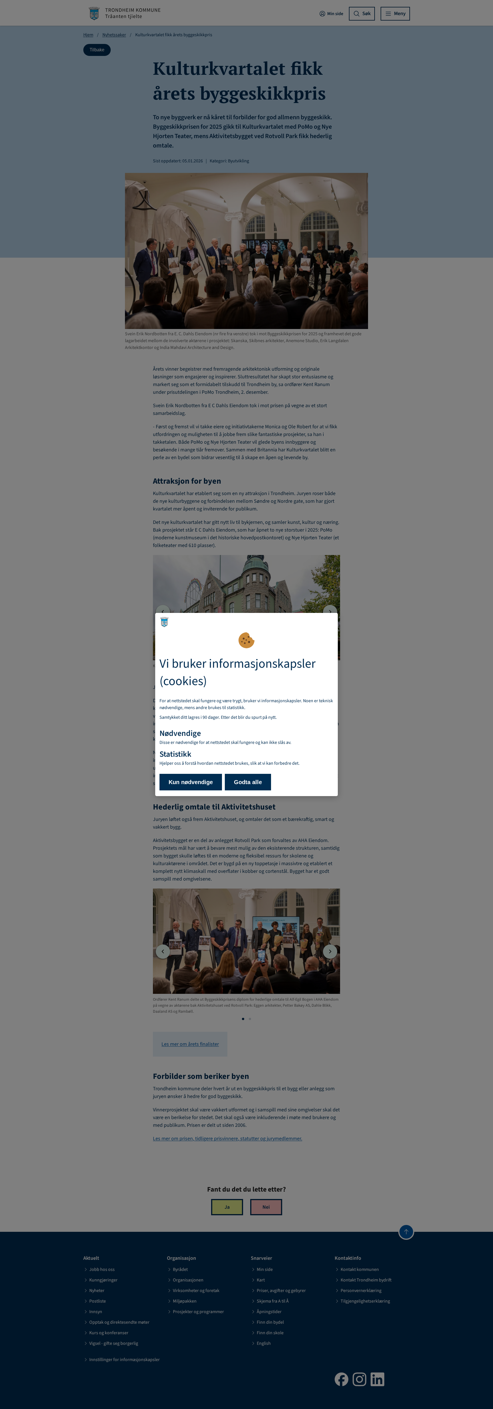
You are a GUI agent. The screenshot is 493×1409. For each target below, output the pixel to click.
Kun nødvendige (191, 782)
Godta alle (248, 782)
